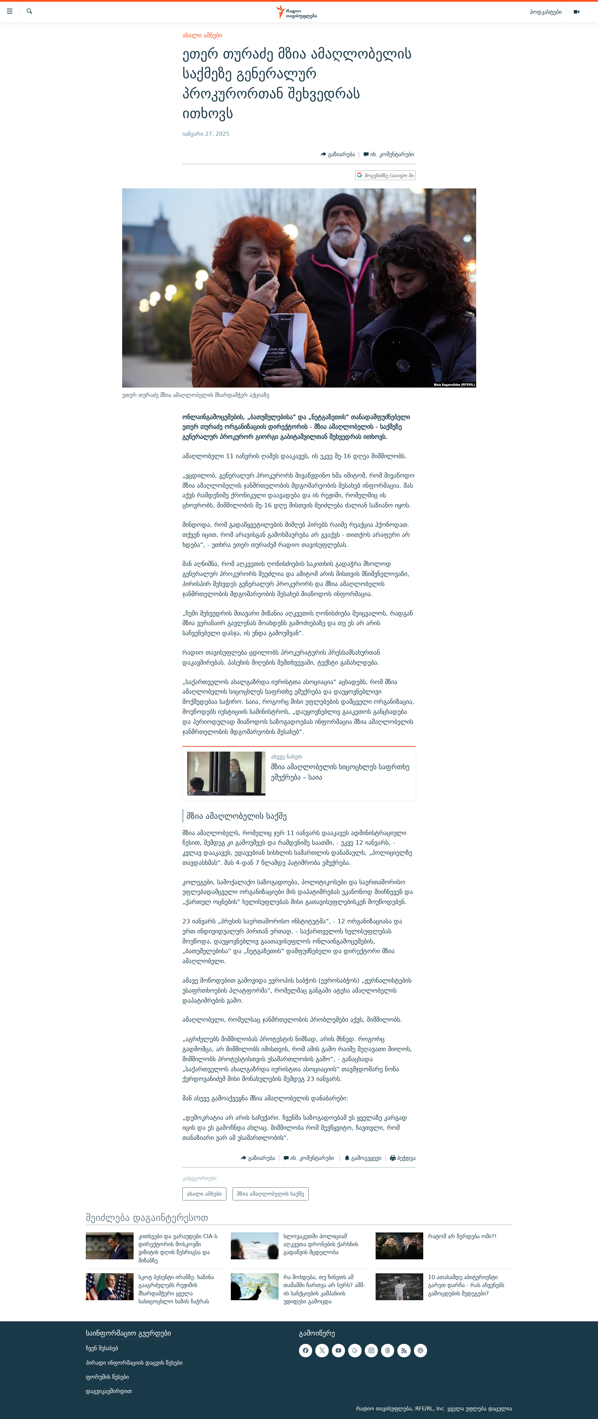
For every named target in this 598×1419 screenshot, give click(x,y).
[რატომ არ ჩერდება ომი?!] (399, 1245)
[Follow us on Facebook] (305, 1350)
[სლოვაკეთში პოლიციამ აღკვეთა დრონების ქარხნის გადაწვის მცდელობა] (255, 1245)
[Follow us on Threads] (387, 1350)
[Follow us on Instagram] (371, 1350)
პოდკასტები (546, 12)
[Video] (576, 12)
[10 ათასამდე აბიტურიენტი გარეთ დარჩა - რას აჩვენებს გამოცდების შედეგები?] (399, 1286)
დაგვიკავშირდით (109, 1391)
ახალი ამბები (202, 35)
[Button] (338, 155)
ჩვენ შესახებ (102, 1348)
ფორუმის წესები (107, 1377)
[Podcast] (420, 1350)
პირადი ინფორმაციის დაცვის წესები (134, 1362)
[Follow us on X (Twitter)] (321, 1350)
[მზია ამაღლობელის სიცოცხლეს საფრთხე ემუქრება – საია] (226, 774)
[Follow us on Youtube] (338, 1350)
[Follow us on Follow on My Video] (354, 1350)
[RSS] (403, 1350)
